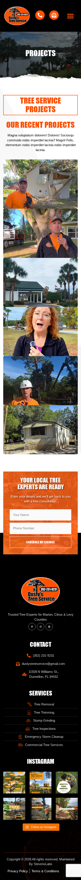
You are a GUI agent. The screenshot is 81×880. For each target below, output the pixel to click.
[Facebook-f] (32, 626)
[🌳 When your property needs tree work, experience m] (41, 809)
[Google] (49, 626)
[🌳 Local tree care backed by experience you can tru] (67, 783)
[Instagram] (40, 626)
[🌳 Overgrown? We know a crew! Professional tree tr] (14, 809)
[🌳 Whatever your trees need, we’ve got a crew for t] (14, 783)
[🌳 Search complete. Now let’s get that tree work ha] (67, 809)
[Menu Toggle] (70, 16)
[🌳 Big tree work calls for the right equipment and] (41, 783)
